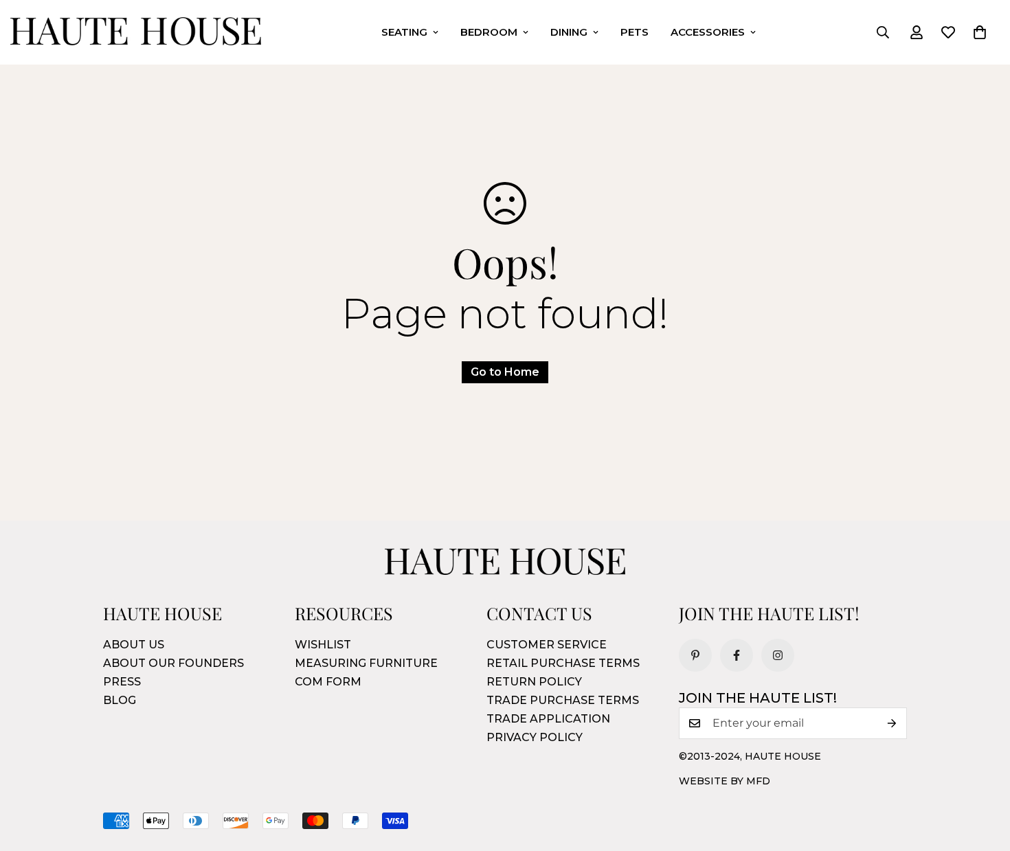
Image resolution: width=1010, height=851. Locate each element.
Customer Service (546, 644)
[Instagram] (777, 655)
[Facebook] (736, 655)
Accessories (708, 31)
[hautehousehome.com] (135, 32)
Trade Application (548, 718)
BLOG (119, 700)
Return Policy (534, 681)
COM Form (328, 681)
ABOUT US (133, 644)
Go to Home (505, 371)
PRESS (122, 681)
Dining (568, 31)
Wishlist (323, 644)
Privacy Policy (534, 737)
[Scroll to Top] (983, 776)
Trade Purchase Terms (562, 700)
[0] (980, 32)
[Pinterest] (695, 655)
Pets (634, 31)
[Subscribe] (892, 723)
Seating (404, 31)
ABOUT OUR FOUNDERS (173, 663)
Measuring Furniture (366, 663)
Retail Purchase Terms (563, 663)
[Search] (883, 32)
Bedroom (488, 31)
